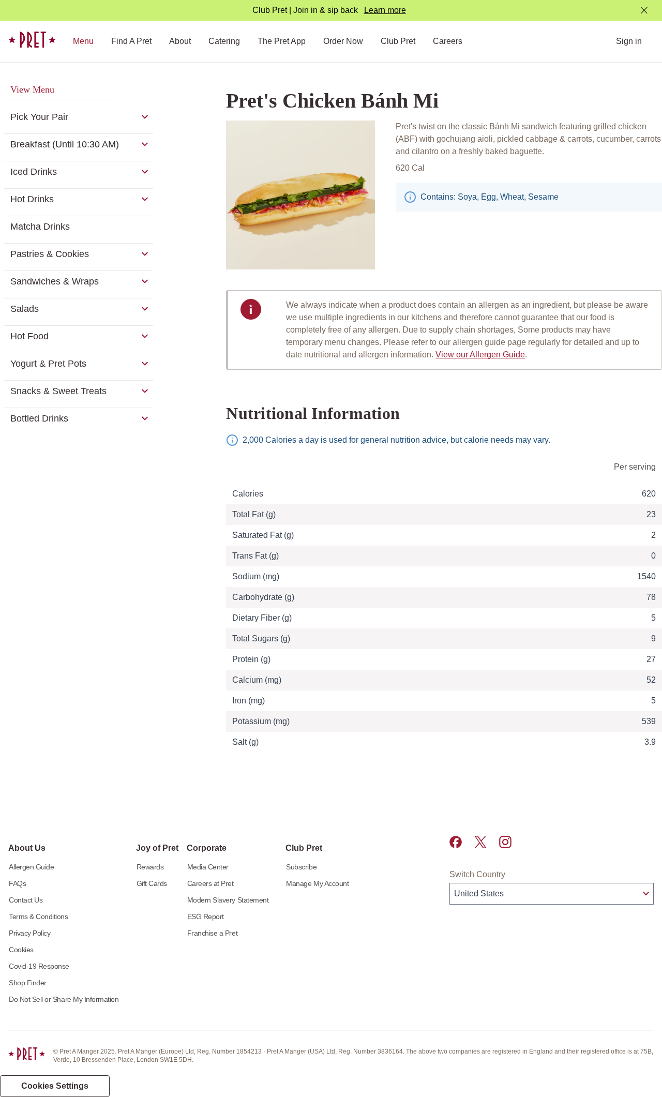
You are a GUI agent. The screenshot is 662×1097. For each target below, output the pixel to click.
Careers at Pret (210, 883)
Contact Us (25, 900)
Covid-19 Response (39, 966)
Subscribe (301, 867)
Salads (24, 309)
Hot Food (29, 336)
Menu (83, 41)
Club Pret (398, 41)
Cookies (21, 949)
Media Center (208, 867)
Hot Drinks (32, 199)
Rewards (150, 867)
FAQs (17, 883)
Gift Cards (152, 883)
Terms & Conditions (38, 916)
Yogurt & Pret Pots (48, 363)
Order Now (343, 41)
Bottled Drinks (39, 418)
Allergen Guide (31, 867)
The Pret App (282, 41)
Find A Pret (131, 41)
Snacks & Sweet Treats (58, 391)
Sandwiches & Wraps (54, 281)
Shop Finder (28, 983)
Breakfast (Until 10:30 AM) (64, 144)
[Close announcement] (644, 10)
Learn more (385, 10)
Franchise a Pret (212, 933)
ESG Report (205, 916)
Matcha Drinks (40, 226)
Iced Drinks (33, 172)
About (180, 41)
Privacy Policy (29, 933)
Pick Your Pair (39, 117)
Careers (447, 41)
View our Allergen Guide (480, 354)
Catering (224, 41)
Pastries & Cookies (49, 254)
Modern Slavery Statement (228, 900)
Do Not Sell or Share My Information (64, 999)
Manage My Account (317, 883)
